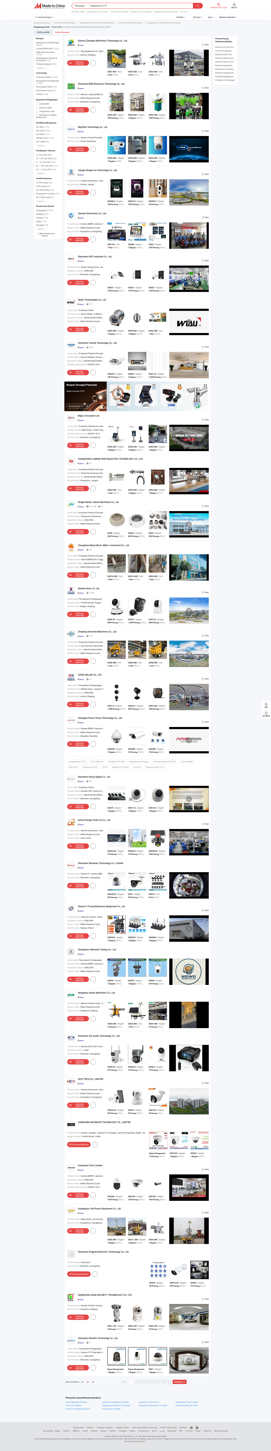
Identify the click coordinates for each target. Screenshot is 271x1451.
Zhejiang (42, 214)
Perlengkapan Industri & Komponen (46, 59)
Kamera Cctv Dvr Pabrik (111, 1409)
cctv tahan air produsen (120, 11)
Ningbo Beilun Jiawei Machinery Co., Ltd (98, 502)
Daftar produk (43, 32)
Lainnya (42, 94)
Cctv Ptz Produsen (223, 50)
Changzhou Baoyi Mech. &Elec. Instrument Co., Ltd (103, 545)
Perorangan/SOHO (46, 86)
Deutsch (113, 1431)
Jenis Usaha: (72, 310)
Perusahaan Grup (46, 90)
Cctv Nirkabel (186, 761)
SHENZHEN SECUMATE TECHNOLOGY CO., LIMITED (104, 1122)
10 (82, 1382)
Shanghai (42, 225)
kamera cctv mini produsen (141, 11)
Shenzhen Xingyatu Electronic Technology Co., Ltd (103, 1251)
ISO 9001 (42, 127)
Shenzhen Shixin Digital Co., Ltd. (94, 776)
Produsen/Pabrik (47, 77)
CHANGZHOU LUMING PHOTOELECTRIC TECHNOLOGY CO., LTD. (110, 458)
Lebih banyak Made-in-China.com (144, 1427)
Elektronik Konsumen (45, 53)
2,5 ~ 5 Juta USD (46, 169)
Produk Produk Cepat (168, 1427)
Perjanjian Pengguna (105, 1427)
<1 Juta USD (44, 154)
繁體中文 (76, 1431)
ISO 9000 (42, 134)
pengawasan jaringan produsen (166, 11)
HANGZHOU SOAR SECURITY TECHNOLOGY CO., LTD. (105, 1294)
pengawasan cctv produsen (97, 11)
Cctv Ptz (137, 767)
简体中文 (66, 1431)
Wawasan (183, 1427)
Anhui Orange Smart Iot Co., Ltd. (94, 820)
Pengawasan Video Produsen (187, 1402)
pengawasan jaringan (139, 761)
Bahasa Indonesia (221, 1431)
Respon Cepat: (73, 98)
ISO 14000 (42, 141)
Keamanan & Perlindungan (47, 43)
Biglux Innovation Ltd (88, 415)
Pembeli (179, 17)
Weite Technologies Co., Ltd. (92, 299)
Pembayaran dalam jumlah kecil (46, 116)
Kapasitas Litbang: (75, 270)
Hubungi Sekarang (79, 63)
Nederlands (172, 1431)
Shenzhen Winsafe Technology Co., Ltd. (98, 1338)
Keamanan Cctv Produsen (149, 1402)
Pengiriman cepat (47, 111)
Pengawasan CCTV (77, 761)
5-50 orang (43, 186)
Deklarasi (90, 1427)
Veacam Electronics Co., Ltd (92, 213)
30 (88, 1382)
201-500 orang (45, 190)
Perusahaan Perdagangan (47, 81)
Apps (210, 17)
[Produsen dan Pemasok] (49, 6)
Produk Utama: (73, 51)
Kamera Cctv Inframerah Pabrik (78, 1409)
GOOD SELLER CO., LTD (89, 674)
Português (123, 1431)
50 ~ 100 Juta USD (47, 165)
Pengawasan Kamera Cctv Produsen (116, 1405)
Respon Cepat (45, 107)
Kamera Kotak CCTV (155, 767)
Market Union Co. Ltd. (89, 588)
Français (94, 1431)
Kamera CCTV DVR (120, 767)
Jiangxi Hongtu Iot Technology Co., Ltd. (97, 170)
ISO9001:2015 (45, 138)
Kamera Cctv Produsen (225, 69)
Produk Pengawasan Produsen (228, 76)
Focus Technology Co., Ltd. (128, 1436)
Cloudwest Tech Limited (90, 1165)
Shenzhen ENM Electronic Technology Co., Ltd (101, 83)
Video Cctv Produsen (74, 1405)
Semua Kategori (45, 17)
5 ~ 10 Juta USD (45, 162)
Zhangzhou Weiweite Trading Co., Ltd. (97, 949)
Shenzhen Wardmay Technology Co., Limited (100, 863)
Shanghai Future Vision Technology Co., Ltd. (100, 718)
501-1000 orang (45, 197)
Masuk (234, 7)
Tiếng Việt (207, 1431)
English (57, 1431)
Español (103, 1431)
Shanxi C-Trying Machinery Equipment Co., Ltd (101, 906)
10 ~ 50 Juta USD (46, 158)
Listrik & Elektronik (47, 48)
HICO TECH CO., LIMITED (90, 1079)
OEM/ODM (44, 103)
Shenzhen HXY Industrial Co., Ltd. (95, 256)
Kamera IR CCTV (90, 767)
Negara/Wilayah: (74, 1136)
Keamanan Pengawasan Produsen (115, 1402)
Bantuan (197, 17)
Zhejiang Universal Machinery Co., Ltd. (97, 631)
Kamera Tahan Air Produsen (227, 61)
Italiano (132, 1431)
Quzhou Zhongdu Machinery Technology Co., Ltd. (103, 40)
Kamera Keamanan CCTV (165, 761)
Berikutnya (178, 1382)
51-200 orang (44, 182)
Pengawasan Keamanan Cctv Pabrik (153, 1405)
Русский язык (143, 1431)
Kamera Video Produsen (225, 58)
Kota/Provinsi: (73, 54)
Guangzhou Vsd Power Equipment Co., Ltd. (99, 1208)
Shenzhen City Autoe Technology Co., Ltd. (99, 1035)
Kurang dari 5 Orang (47, 193)
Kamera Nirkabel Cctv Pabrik (187, 1405)
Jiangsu (42, 217)
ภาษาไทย (189, 1431)
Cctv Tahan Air (97, 761)
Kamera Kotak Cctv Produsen (228, 54)
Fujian (41, 221)
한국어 (154, 1431)
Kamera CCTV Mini (116, 761)
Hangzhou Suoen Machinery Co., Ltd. (96, 992)
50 (93, 1382)
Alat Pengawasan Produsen (76, 1402)
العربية (162, 1431)
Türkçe (197, 1431)
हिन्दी (180, 1431)
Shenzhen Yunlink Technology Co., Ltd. (97, 342)
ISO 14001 (43, 130)
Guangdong (44, 210)
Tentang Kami (78, 1427)
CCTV (104, 767)
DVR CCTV (73, 767)
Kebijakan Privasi (122, 1427)
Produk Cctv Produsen (225, 80)
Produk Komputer (46, 64)
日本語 (85, 1431)
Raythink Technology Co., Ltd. (93, 127)
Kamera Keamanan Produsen (228, 65)
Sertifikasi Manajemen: (77, 364)
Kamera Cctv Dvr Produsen (227, 47)
